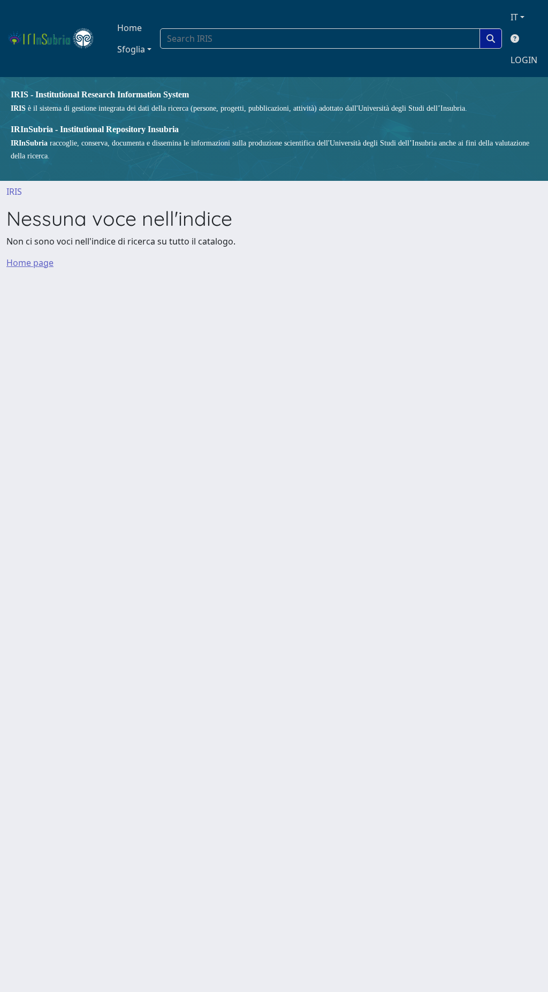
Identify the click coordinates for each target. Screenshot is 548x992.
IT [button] (514, 17)
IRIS (14, 191)
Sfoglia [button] (131, 49)
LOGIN (524, 60)
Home (129, 28)
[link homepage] (55, 38)
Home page (30, 263)
